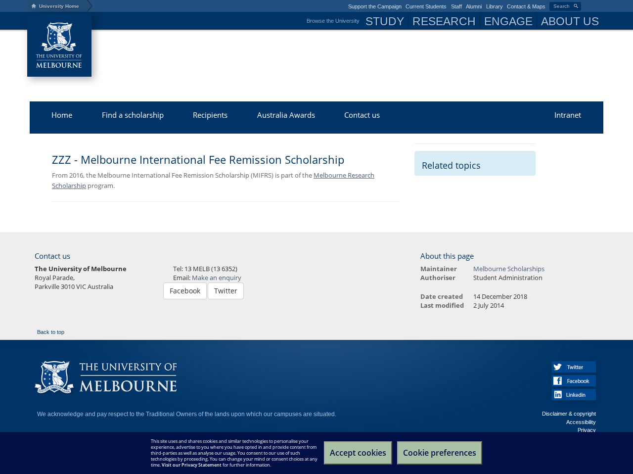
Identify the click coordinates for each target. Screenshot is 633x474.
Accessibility (581, 422)
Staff (456, 6)
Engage (508, 21)
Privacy (587, 430)
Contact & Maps (526, 6)
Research (444, 21)
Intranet (567, 115)
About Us (570, 21)
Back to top (50, 332)
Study (384, 21)
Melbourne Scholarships (220, 52)
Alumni (474, 6)
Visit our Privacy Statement (192, 465)
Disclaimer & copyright (569, 414)
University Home (59, 6)
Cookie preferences (439, 452)
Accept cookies (358, 452)
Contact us (362, 115)
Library (494, 6)
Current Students (426, 6)
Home (61, 115)
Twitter (225, 290)
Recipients (210, 115)
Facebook (185, 290)
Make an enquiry (216, 278)
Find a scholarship (133, 115)
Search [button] (561, 6)
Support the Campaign (375, 6)
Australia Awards (286, 115)
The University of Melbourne (59, 44)
